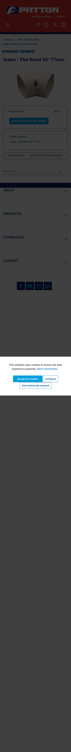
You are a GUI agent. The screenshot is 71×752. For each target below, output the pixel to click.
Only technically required (35, 385)
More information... (48, 369)
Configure (50, 378)
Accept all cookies (27, 378)
